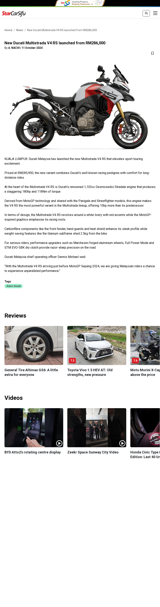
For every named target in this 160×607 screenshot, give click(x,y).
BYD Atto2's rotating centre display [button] (32, 452)
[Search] (146, 13)
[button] (13, 285)
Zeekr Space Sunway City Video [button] (93, 452)
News (19, 30)
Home (8, 30)
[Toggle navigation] (155, 13)
